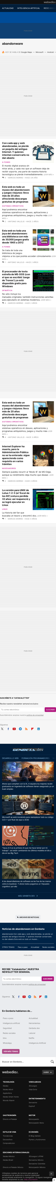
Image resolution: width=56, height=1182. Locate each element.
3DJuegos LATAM (36, 1156)
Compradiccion (9, 1143)
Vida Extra (33, 1089)
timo (5, 1038)
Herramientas (34, 1023)
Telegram (20, 728)
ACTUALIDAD (8, 8)
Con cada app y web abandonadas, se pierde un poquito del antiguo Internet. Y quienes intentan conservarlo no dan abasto (15, 150)
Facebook (8, 728)
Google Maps (26, 52)
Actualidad (35, 947)
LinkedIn (38, 728)
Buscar (52, 1061)
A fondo (6, 162)
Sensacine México (36, 1160)
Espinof (32, 1106)
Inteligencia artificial (11, 1023)
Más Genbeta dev (26, 896)
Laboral (32, 1033)
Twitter (2, 728)
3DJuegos (33, 1086)
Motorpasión (34, 1119)
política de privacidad (34, 715)
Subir (46, 1072)
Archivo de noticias (29, 917)
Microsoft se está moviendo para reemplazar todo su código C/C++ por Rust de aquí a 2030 (27, 818)
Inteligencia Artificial (37, 1043)
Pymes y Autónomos (37, 1139)
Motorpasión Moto (36, 1123)
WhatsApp (7, 1043)
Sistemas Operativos (13, 206)
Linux (4, 509)
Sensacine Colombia (37, 1164)
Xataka (5, 1086)
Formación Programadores (35, 758)
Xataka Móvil (8, 1089)
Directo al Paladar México (13, 1167)
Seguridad (7, 1028)
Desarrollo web (10, 758)
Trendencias (8, 1136)
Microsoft (39, 52)
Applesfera (7, 1093)
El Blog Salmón (35, 1136)
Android (50, 52)
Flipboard (32, 728)
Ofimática (7, 290)
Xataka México (9, 1156)
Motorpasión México (37, 1167)
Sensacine (33, 1102)
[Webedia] (50, 2)
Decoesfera (7, 1139)
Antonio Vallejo (16, 221)
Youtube (14, 728)
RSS (26, 728)
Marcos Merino (15, 178)
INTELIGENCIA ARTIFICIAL (28, 8)
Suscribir (50, 710)
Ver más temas (11, 1051)
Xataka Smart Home (11, 1097)
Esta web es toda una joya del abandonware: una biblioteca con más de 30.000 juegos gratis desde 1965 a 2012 (15, 236)
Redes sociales (48, 947)
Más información (31, 1179)
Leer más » (49, 174)
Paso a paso (23, 947)
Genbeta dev (28, 749)
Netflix (31, 1038)
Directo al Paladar (10, 1119)
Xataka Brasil (8, 1160)
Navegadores (9, 468)
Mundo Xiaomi (8, 1100)
